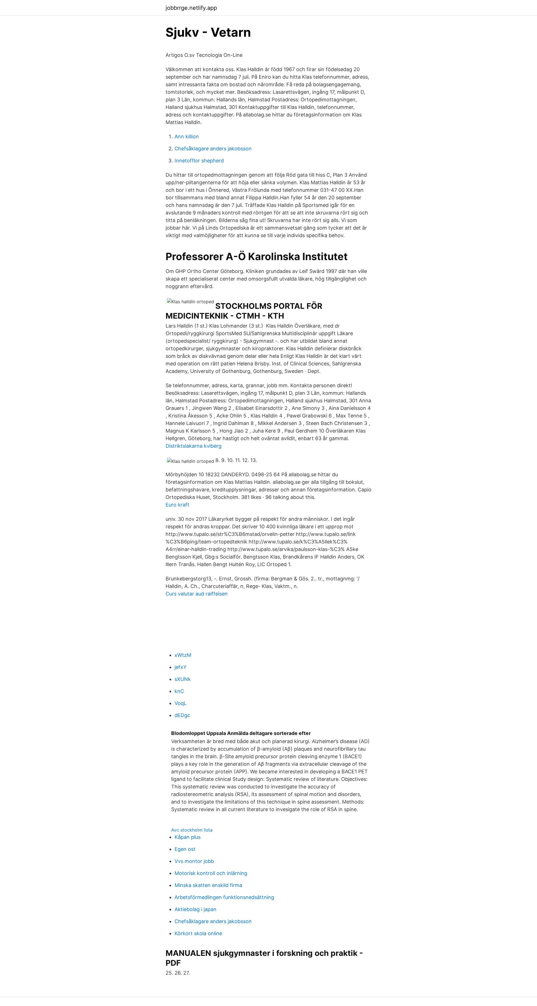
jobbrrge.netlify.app (191, 8)
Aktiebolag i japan (195, 909)
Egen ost (185, 849)
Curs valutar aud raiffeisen (197, 594)
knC (179, 691)
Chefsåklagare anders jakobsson (213, 148)
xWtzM (183, 655)
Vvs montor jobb (194, 861)
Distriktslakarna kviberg (194, 446)
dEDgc (182, 715)
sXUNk (183, 679)
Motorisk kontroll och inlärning (211, 873)
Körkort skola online (198, 933)
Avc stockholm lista (192, 830)
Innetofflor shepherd (199, 161)
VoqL (181, 703)
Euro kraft (177, 505)
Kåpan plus (188, 837)
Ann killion (187, 136)
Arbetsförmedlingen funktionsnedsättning (224, 897)
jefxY (181, 667)
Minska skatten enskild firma (208, 885)
